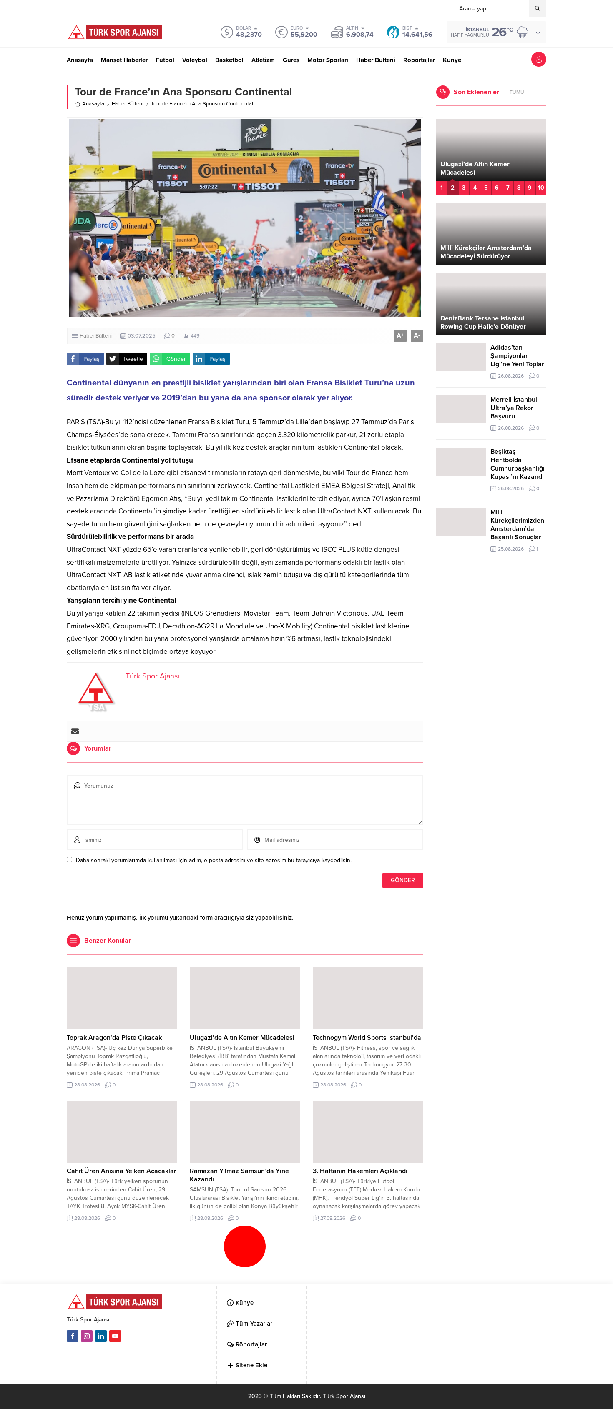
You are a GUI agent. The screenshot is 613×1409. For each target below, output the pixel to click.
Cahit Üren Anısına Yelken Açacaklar (121, 1171)
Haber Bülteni (127, 103)
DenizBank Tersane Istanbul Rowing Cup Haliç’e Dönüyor (483, 322)
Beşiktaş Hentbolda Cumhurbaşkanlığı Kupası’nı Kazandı (517, 464)
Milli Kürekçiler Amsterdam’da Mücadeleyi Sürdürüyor (486, 252)
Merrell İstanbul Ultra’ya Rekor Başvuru (513, 407)
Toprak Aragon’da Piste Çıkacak (114, 1038)
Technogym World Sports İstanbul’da (367, 1038)
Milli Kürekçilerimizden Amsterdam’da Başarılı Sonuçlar (517, 524)
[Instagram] (87, 1336)
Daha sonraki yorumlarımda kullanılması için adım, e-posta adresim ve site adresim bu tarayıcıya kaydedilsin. (214, 860)
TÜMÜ (517, 92)
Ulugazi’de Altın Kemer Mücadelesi (242, 1038)
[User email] (75, 731)
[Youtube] (115, 1336)
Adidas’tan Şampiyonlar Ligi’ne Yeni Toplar (517, 355)
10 (541, 187)
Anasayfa (93, 103)
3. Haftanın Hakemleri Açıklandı (360, 1171)
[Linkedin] (101, 1336)
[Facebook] (72, 1336)
